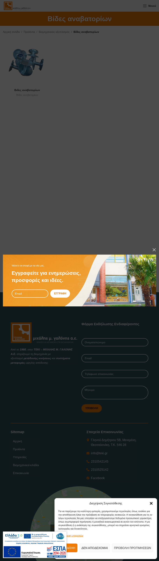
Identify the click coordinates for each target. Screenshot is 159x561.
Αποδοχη (67, 548)
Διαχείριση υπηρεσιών (71, 535)
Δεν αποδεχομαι (94, 548)
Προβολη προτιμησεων (132, 548)
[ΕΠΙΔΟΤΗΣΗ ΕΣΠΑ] (35, 538)
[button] (151, 503)
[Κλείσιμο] (154, 250)
